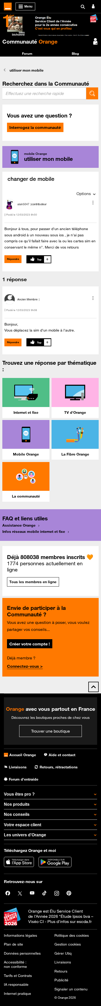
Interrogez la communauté (35, 127)
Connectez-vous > (25, 666)
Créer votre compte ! (29, 643)
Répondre (13, 259)
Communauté (29, 41)
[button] (93, 202)
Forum (27, 53)
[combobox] (44, 93)
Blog (75, 53)
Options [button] (83, 193)
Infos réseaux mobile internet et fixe (33, 531)
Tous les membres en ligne (32, 582)
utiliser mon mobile (27, 70)
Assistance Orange (18, 525)
